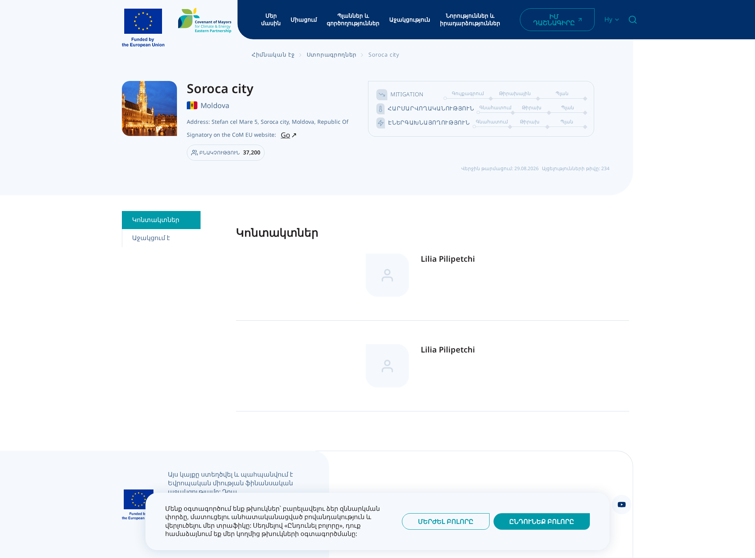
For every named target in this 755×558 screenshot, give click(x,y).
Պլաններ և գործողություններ (353, 19)
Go (285, 135)
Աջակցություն (409, 19)
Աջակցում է (151, 237)
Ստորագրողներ (332, 54)
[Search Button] (633, 20)
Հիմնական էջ (273, 54)
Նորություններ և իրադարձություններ (470, 19)
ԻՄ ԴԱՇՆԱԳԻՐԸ (554, 19)
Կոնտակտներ (155, 219)
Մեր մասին (271, 19)
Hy (608, 19)
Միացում (304, 19)
